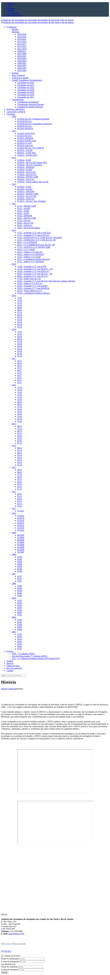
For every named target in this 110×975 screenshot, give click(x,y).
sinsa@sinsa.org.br (16, 934)
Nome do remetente (9, 967)
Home (3, 689)
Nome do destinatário (10, 959)
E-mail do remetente (9, 969)
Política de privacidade (18, 944)
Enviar (4, 973)
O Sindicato (11, 689)
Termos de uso (5, 944)
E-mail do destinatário (10, 961)
